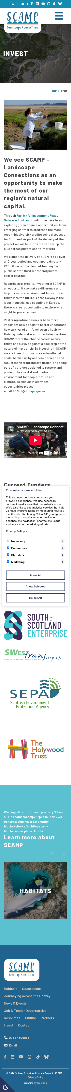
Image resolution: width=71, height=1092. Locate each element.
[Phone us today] (13, 4)
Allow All (35, 575)
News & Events (15, 1003)
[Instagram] (48, 4)
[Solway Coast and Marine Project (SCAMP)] (22, 28)
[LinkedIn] (37, 4)
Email (13, 1045)
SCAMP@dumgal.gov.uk (28, 391)
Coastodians (32, 988)
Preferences (19, 548)
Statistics (17, 555)
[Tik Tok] (54, 4)
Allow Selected (36, 586)
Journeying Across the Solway (27, 996)
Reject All (35, 597)
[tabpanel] (35, 890)
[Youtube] (43, 4)
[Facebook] (32, 4)
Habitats (10, 988)
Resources (12, 1018)
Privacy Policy (16, 531)
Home (55, 90)
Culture (30, 1018)
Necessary (18, 541)
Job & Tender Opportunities (25, 1010)
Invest (8, 1025)
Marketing (18, 562)
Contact (24, 1025)
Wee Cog (42, 1082)
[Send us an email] (22, 4)
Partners (47, 1018)
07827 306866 (19, 1037)
